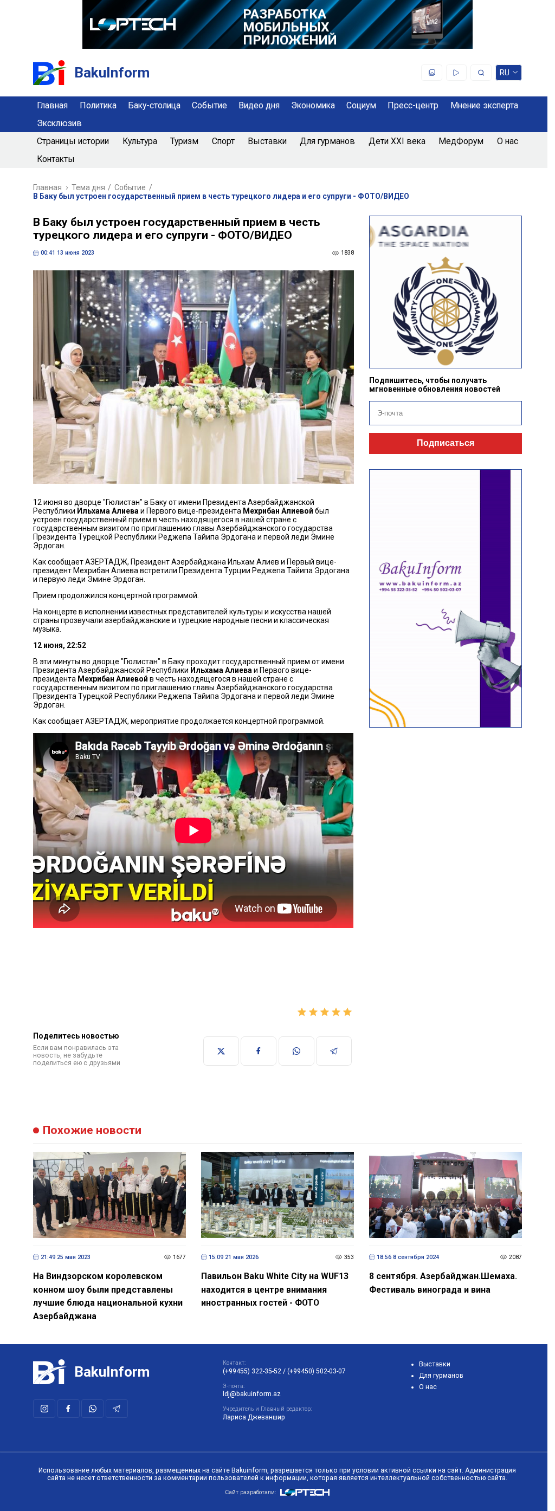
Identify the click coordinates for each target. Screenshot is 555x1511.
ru (505, 74)
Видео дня (259, 105)
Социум (361, 105)
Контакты (56, 159)
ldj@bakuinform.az (252, 1394)
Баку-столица (154, 105)
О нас (507, 141)
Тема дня (88, 187)
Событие (209, 105)
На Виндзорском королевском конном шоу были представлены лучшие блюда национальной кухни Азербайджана (108, 1296)
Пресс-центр (413, 105)
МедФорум (460, 141)
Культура (139, 141)
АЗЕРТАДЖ (106, 561)
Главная (52, 105)
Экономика (313, 105)
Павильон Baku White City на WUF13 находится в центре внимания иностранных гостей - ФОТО (275, 1289)
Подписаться (445, 443)
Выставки (267, 141)
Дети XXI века (397, 141)
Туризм (184, 141)
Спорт (223, 141)
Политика (98, 105)
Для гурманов (327, 141)
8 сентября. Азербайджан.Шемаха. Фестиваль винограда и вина (443, 1283)
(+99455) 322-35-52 (252, 1371)
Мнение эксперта (484, 105)
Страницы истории (73, 141)
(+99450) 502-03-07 (316, 1371)
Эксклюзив (59, 123)
